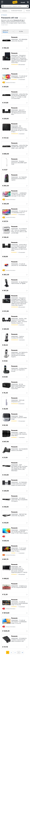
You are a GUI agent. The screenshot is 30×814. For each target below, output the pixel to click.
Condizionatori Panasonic (16, 10)
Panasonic (5, 10)
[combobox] (15, 6)
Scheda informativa (10, 82)
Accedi (23, 2)
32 (22, 652)
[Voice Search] (27, 6)
